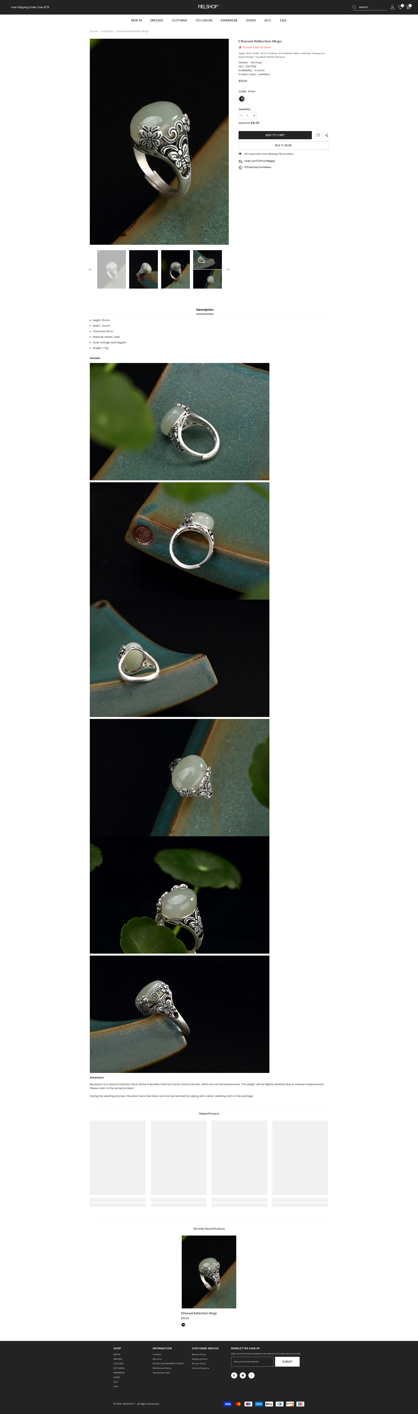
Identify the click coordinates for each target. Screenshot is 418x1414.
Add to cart (275, 135)
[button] (90, 269)
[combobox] (372, 7)
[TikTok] (243, 1375)
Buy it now (283, 145)
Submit (287, 1362)
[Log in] (393, 7)
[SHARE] (325, 135)
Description (205, 310)
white (183, 1324)
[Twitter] (251, 1375)
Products (107, 31)
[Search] (369, 7)
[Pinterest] (234, 1375)
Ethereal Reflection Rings (199, 1313)
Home (93, 31)
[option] (159, 142)
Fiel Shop (256, 62)
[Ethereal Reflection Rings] (209, 1272)
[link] (318, 135)
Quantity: (245, 109)
